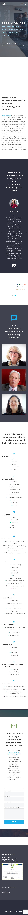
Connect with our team (13, 44)
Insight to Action (6, 115)
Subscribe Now (6, 892)
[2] (15, 295)
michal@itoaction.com (11, 861)
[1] (12, 295)
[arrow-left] (1, 232)
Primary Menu (25, 4)
